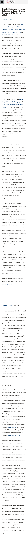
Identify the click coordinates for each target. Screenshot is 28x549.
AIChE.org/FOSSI (7, 284)
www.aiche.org (12, 427)
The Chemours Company (14, 32)
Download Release (7, 305)
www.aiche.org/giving (14, 435)
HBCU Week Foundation (8, 35)
